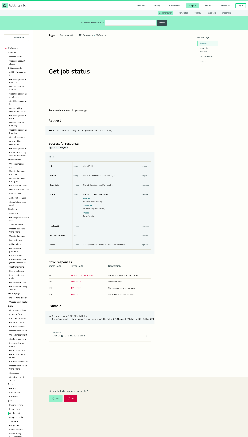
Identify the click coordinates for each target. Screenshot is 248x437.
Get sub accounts (17, 137)
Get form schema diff (19, 361)
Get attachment (16, 322)
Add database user (17, 198)
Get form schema (17, 326)
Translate (13, 421)
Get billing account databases (17, 95)
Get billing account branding (17, 131)
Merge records (16, 417)
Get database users (18, 185)
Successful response (204, 50)
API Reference (86, 35)
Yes (57, 398)
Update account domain (16, 88)
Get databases (15, 255)
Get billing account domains (17, 81)
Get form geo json (17, 339)
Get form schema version (17, 356)
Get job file (14, 425)
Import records (16, 429)
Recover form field (17, 318)
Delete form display (18, 298)
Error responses (206, 56)
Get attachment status (16, 379)
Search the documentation (92, 23)
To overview (18, 37)
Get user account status (17, 62)
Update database (17, 236)
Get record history (17, 310)
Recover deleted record (17, 345)
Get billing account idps (17, 102)
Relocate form (15, 314)
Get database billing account (18, 288)
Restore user (15, 193)
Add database (15, 244)
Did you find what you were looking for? (68, 391)
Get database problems (15, 250)
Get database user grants (17, 203)
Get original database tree (19, 219)
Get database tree (17, 282)
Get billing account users (17, 117)
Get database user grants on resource (17, 261)
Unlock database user (16, 165)
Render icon (14, 392)
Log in (240, 5)
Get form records (17, 350)
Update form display (18, 302)
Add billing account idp (18, 74)
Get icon (13, 388)
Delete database (16, 271)
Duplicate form (16, 240)
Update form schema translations (19, 367)
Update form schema (19, 330)
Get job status (15, 413)
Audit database (16, 224)
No (73, 398)
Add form (13, 213)
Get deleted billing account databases (17, 154)
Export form (14, 409)
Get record (14, 373)
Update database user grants (17, 180)
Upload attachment (18, 335)
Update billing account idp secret (17, 110)
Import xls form (16, 405)
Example (203, 61)
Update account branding (16, 124)
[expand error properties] (57, 245)
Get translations (16, 267)
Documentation (67, 35)
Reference (13, 48)
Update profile (15, 56)
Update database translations (17, 230)
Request (203, 43)
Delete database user (19, 189)
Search (162, 23)
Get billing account (17, 148)
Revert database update (16, 277)
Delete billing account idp (15, 143)
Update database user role (17, 172)
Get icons (13, 396)
